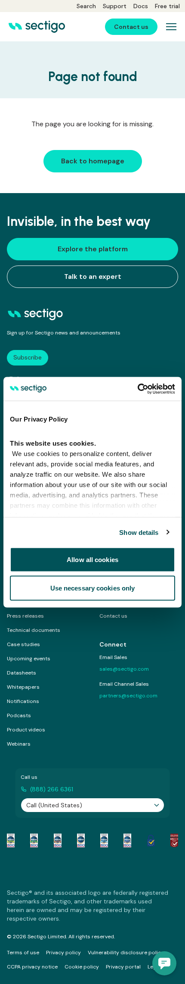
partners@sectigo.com (128, 695)
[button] (164, 963)
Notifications (23, 701)
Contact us (113, 615)
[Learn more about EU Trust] (151, 840)
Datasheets (21, 672)
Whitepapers (23, 687)
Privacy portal (123, 966)
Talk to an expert (92, 276)
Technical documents (33, 630)
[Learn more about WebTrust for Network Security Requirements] (11, 840)
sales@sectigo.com (124, 668)
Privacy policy (63, 952)
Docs (140, 6)
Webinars (19, 743)
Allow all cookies (92, 559)
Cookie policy (82, 966)
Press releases (25, 615)
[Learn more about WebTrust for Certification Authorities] (34, 840)
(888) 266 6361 (51, 789)
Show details (138, 532)
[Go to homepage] (37, 26)
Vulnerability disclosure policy (126, 952)
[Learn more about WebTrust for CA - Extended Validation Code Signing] (81, 840)
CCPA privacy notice (32, 966)
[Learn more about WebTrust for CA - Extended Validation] (58, 840)
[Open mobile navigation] (171, 26)
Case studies (23, 644)
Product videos (26, 729)
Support (114, 6)
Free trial (167, 6)
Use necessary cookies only (92, 587)
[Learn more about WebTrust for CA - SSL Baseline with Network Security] (104, 840)
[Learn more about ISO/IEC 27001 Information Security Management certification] (174, 840)
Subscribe (27, 357)
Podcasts (19, 715)
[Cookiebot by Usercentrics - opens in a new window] (137, 388)
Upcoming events (28, 658)
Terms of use (23, 952)
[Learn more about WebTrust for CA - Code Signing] (127, 840)
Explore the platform (93, 248)
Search (86, 6)
